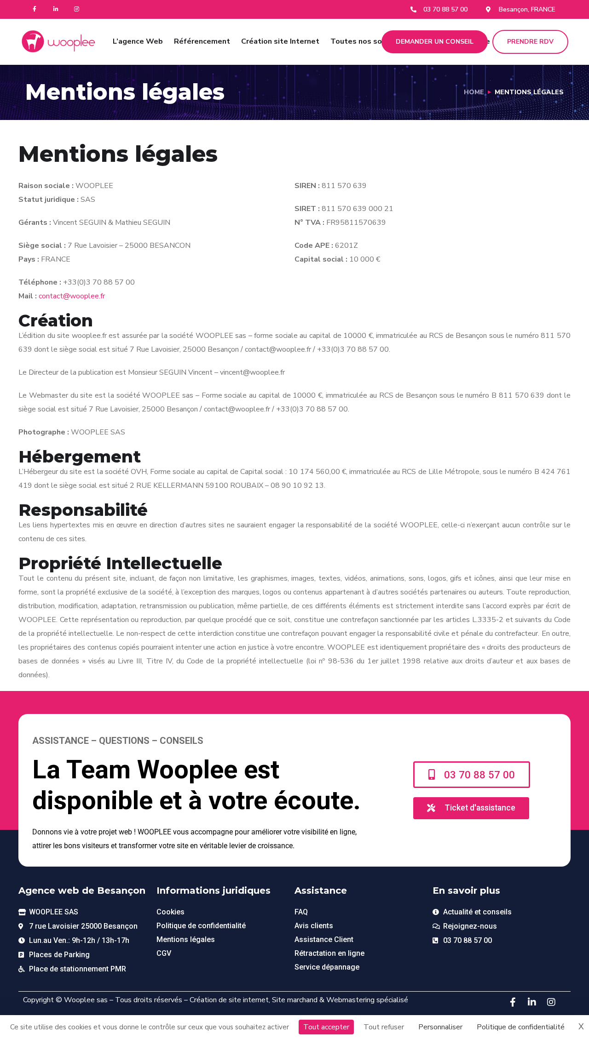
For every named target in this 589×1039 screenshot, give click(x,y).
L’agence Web (138, 41)
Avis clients (313, 925)
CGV (163, 953)
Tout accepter (326, 1027)
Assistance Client (323, 939)
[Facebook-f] (34, 9)
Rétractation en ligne (329, 953)
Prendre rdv (530, 41)
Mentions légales (185, 939)
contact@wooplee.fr (72, 296)
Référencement (202, 41)
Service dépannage (326, 967)
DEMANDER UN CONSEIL (435, 41)
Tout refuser (384, 1027)
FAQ (301, 912)
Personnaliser (440, 1027)
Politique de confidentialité (201, 925)
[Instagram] (77, 9)
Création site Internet (280, 41)
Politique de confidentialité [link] (521, 1027)
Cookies (170, 912)
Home (474, 92)
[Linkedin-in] (55, 9)
